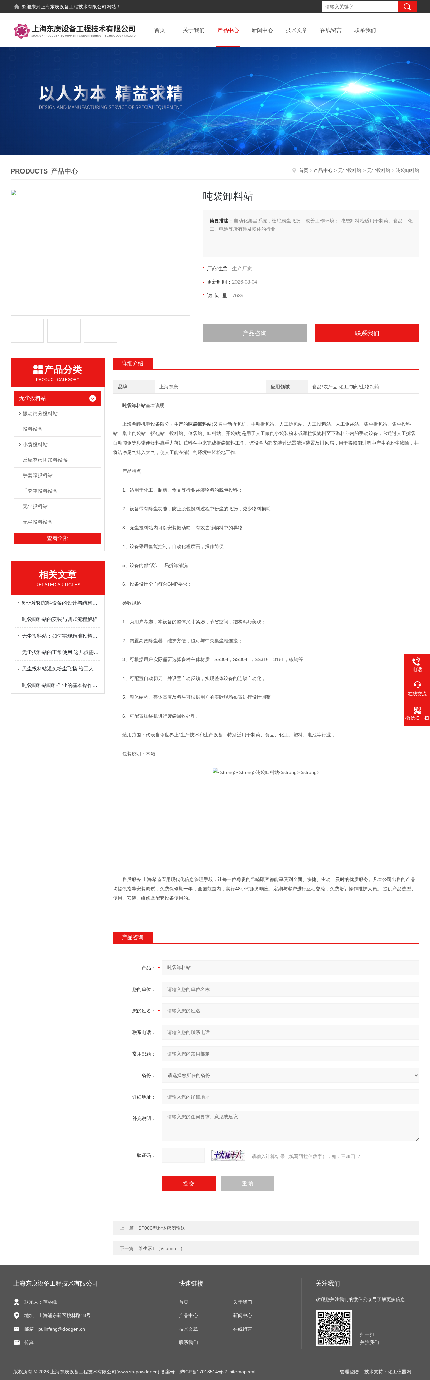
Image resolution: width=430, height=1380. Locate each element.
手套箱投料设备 (40, 491)
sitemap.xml (242, 1371)
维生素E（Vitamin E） (161, 1248)
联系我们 (365, 30)
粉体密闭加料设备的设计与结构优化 (61, 603)
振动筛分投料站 (40, 413)
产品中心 (228, 30)
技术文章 (296, 30)
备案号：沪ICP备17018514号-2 (194, 1371)
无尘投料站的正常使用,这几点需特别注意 (61, 652)
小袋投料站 (35, 444)
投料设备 (33, 429)
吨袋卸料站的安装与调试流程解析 (59, 619)
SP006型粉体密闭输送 (161, 1228)
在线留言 (331, 30)
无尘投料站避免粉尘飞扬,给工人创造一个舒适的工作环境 (61, 669)
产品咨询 (255, 333)
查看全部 (58, 538)
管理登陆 (349, 1371)
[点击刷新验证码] (228, 1155)
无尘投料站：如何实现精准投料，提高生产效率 (61, 636)
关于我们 (194, 30)
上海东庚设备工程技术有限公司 (73, 6)
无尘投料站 (349, 170)
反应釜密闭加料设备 (45, 460)
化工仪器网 (399, 1371)
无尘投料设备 (38, 522)
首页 (159, 30)
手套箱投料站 (38, 475)
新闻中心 (262, 30)
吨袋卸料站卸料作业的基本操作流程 (61, 685)
